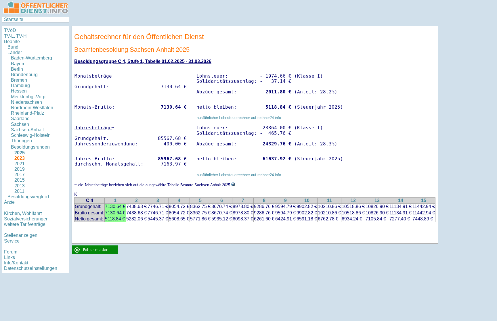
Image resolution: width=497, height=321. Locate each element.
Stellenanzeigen (20, 235)
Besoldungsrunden (30, 147)
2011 (19, 191)
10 (306, 200)
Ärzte (9, 202)
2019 (19, 169)
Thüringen (21, 140)
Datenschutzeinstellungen (30, 268)
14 (400, 200)
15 (423, 200)
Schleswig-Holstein (31, 135)
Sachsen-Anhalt (27, 129)
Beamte (12, 41)
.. (84, 201)
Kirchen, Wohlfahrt (23, 213)
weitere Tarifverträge (24, 224)
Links (9, 257)
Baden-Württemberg (31, 57)
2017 (19, 174)
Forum (10, 251)
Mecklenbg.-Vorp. (29, 96)
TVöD (10, 30)
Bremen (19, 80)
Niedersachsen (26, 102)
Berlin (17, 69)
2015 (19, 180)
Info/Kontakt (16, 262)
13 (377, 200)
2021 (19, 163)
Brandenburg (24, 74)
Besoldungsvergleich (29, 196)
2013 (19, 185)
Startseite (13, 19)
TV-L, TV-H (15, 36)
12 (353, 200)
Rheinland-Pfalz (27, 113)
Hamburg (20, 85)
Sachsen (20, 124)
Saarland (20, 118)
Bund (12, 47)
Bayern (18, 63)
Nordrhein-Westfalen (32, 107)
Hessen (19, 91)
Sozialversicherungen (26, 218)
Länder (14, 52)
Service (12, 241)
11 (329, 200)
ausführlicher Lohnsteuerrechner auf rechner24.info (239, 118)
